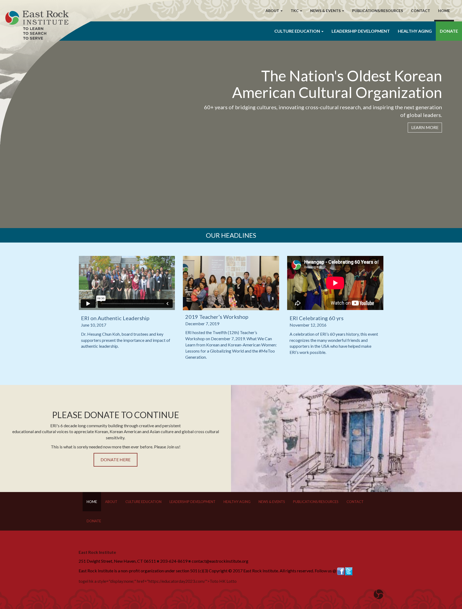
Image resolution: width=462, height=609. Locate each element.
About (111, 502)
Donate (449, 30)
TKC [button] (295, 10)
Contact (420, 10)
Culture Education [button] (297, 30)
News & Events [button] (325, 10)
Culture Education (143, 502)
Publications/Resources (377, 10)
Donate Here (115, 459)
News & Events (272, 502)
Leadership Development (361, 30)
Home (444, 10)
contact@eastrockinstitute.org (220, 560)
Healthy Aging (415, 30)
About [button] (272, 10)
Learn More (424, 127)
